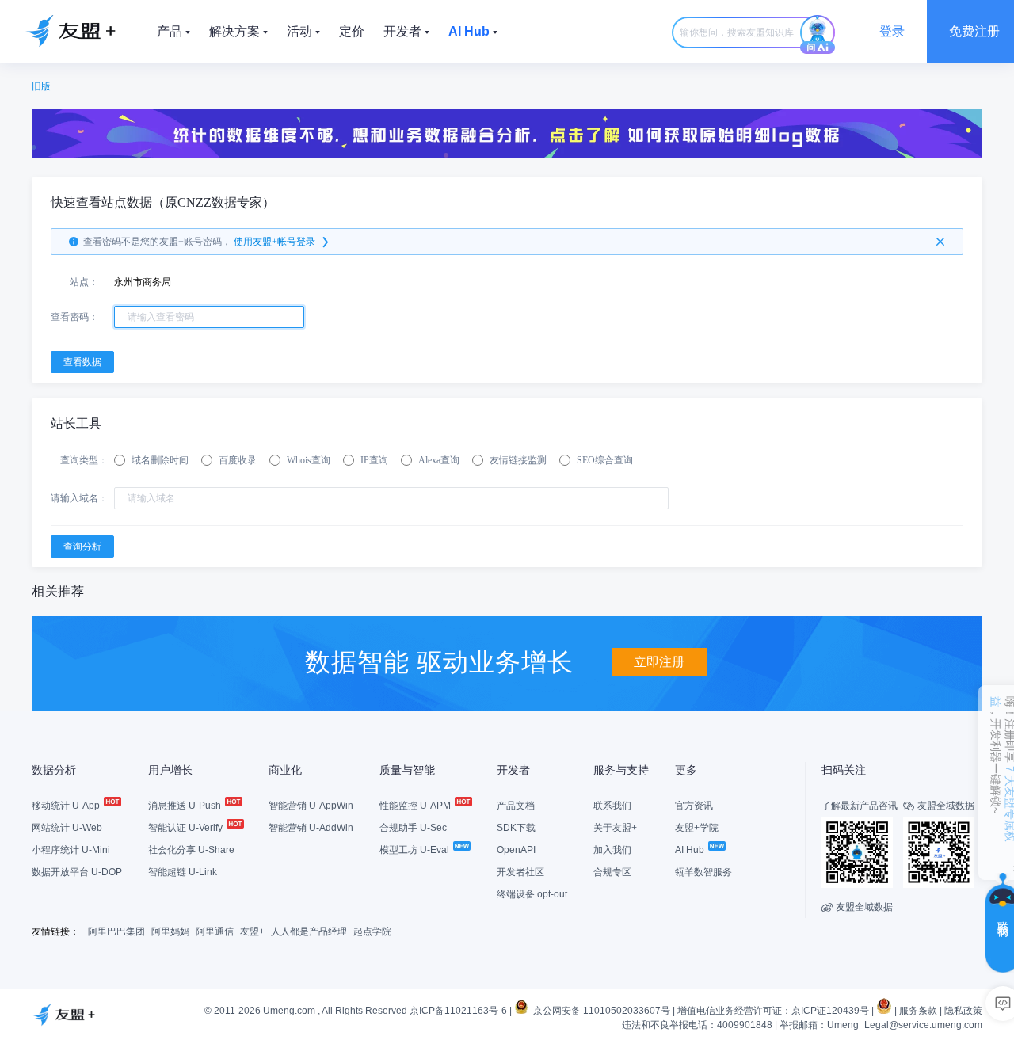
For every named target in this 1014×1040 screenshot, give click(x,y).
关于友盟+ (615, 827)
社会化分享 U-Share (191, 849)
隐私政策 (963, 1010)
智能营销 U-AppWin (311, 805)
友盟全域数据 (857, 906)
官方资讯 (694, 805)
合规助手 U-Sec (413, 827)
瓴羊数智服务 (703, 872)
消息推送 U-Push (185, 805)
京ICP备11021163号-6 (458, 1010)
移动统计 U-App (67, 805)
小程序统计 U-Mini (71, 849)
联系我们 (612, 805)
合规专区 (612, 872)
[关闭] (940, 241)
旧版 (41, 86)
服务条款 (918, 1010)
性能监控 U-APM (416, 805)
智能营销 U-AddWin (311, 827)
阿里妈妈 (170, 931)
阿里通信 (215, 931)
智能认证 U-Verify (186, 827)
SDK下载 (516, 827)
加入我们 (612, 849)
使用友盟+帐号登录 (274, 241)
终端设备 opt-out (532, 894)
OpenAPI (516, 849)
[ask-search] (817, 35)
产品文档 (516, 805)
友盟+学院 (697, 827)
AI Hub (691, 849)
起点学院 (372, 931)
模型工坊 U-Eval (415, 849)
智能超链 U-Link (182, 872)
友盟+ (252, 931)
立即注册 (659, 662)
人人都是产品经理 (309, 931)
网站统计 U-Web (67, 827)
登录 (892, 31)
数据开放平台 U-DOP (77, 872)
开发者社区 (520, 872)
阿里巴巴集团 (116, 931)
